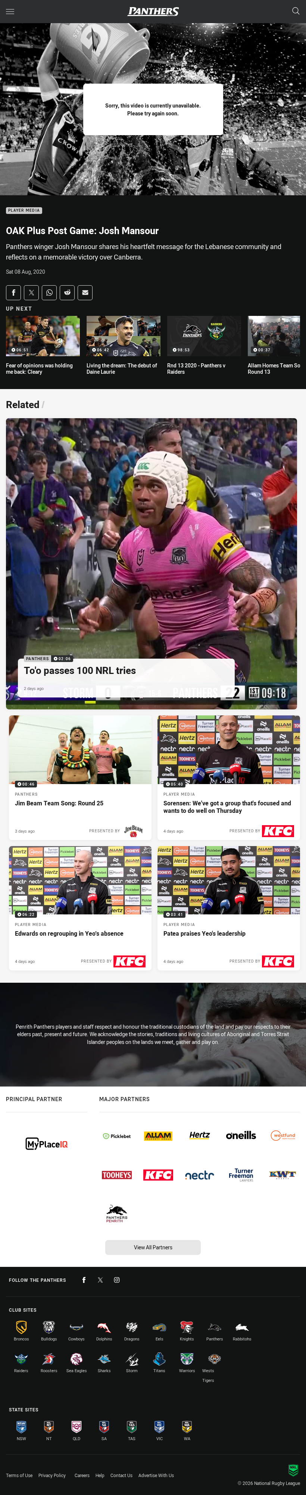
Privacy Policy (52, 1475)
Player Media (24, 210)
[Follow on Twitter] (100, 1280)
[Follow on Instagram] (117, 1280)
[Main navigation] (10, 11)
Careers (82, 1475)
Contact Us (121, 1475)
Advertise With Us (156, 1475)
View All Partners (153, 1247)
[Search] (296, 11)
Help (100, 1475)
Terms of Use (19, 1475)
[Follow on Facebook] (84, 1280)
